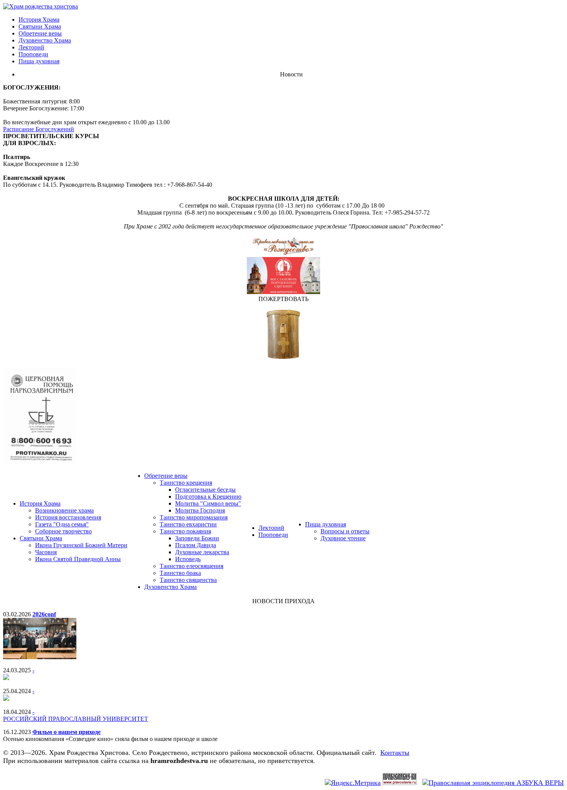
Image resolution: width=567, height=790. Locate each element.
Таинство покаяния (185, 531)
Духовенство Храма (45, 40)
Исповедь (188, 559)
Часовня (46, 552)
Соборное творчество (63, 531)
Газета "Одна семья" (62, 524)
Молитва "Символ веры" (208, 503)
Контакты (394, 752)
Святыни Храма (40, 26)
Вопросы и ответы (345, 531)
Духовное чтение (343, 538)
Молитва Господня (200, 510)
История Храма (39, 19)
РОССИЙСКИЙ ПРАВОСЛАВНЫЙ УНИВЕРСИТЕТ (75, 719)
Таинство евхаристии (188, 524)
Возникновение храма (64, 510)
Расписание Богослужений (38, 129)
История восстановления (68, 517)
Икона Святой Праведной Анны (78, 559)
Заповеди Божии (197, 538)
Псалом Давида (195, 545)
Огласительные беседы (205, 489)
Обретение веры (40, 33)
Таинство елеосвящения (191, 566)
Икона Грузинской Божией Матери (81, 545)
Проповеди (33, 54)
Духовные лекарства (202, 552)
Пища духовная (39, 61)
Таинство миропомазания (194, 517)
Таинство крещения (186, 482)
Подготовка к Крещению (208, 496)
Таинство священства (188, 580)
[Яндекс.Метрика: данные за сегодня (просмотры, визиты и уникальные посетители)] (353, 783)
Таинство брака (180, 573)
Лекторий (31, 47)
